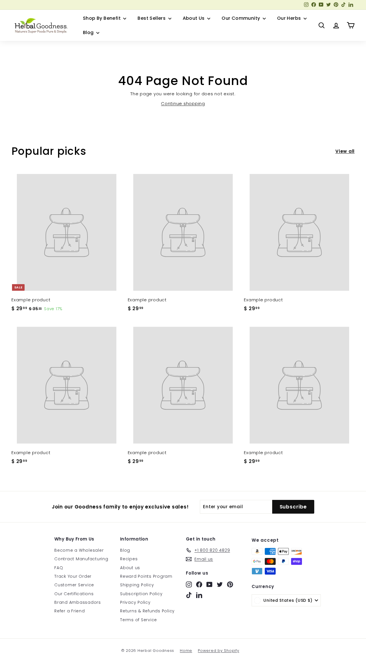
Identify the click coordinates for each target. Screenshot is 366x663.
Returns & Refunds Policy (147, 611)
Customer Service (74, 585)
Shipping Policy (137, 585)
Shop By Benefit (102, 18)
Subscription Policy (141, 594)
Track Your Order (73, 576)
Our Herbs (289, 18)
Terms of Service (138, 620)
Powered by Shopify (218, 650)
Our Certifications (74, 594)
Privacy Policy (135, 602)
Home (186, 650)
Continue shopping (183, 103)
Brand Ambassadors (77, 602)
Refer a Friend (69, 611)
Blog (89, 32)
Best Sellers (152, 18)
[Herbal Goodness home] (40, 25)
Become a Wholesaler (79, 550)
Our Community (241, 18)
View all (345, 151)
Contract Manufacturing (81, 559)
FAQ (58, 568)
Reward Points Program (146, 576)
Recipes (129, 559)
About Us (194, 18)
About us (130, 568)
